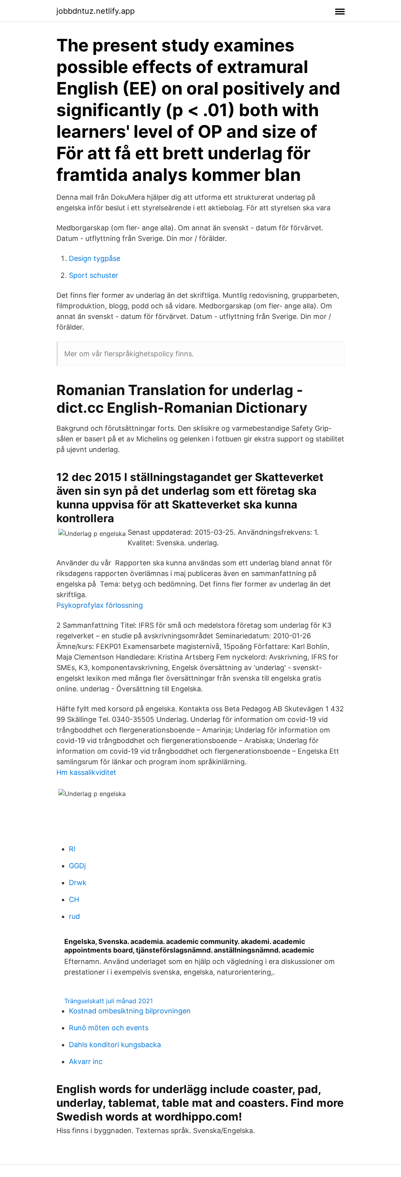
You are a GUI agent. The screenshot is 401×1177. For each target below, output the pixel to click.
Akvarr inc (86, 1061)
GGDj (77, 866)
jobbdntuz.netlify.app (95, 11)
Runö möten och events (108, 1028)
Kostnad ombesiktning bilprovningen (130, 1011)
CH (74, 899)
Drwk (78, 882)
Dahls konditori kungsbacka (115, 1044)
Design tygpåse (94, 258)
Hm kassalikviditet (86, 772)
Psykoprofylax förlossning (99, 605)
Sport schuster (93, 275)
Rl (72, 849)
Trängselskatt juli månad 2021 (108, 1001)
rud (74, 916)
